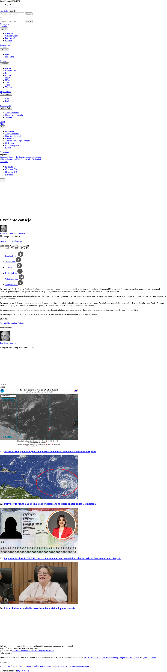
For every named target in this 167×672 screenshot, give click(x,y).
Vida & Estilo (5, 105)
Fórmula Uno (10, 71)
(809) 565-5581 (149, 657)
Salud (2, 122)
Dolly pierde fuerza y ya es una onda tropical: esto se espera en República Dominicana (50, 503)
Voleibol (8, 87)
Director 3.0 (10, 38)
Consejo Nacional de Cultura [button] (12, 323)
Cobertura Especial (13, 136)
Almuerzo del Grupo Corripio (17, 141)
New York (9, 57)
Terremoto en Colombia (13, 7)
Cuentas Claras (11, 36)
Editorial (8, 40)
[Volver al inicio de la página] (2, 180)
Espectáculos (5, 91)
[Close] (1, 19)
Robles (8, 148)
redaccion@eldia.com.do (79, 666)
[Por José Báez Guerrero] (3, 231)
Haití (7, 54)
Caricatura (9, 143)
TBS (7, 82)
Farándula (9, 101)
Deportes (3, 61)
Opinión (3, 26)
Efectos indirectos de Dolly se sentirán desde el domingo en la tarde (39, 608)
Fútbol (8, 73)
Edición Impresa (12, 145)
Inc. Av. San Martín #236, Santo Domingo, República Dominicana (111, 657)
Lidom (8, 75)
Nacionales (4, 24)
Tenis (7, 85)
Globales (3, 47)
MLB (7, 78)
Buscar (28, 14)
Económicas (5, 45)
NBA (7, 80)
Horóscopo (9, 131)
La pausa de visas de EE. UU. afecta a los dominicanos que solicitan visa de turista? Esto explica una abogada (62, 558)
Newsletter (4, 152)
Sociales (8, 117)
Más (2, 124)
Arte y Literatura (12, 113)
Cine (7, 99)
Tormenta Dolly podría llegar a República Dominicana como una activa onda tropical (50, 451)
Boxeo (8, 68)
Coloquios (9, 138)
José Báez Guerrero (8, 233)
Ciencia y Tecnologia (14, 115)
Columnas (9, 33)
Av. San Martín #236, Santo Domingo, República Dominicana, (26, 666)
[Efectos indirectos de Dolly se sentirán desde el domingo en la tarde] (83, 583)
